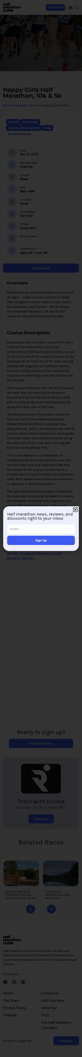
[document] (41, 528)
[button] (75, 510)
